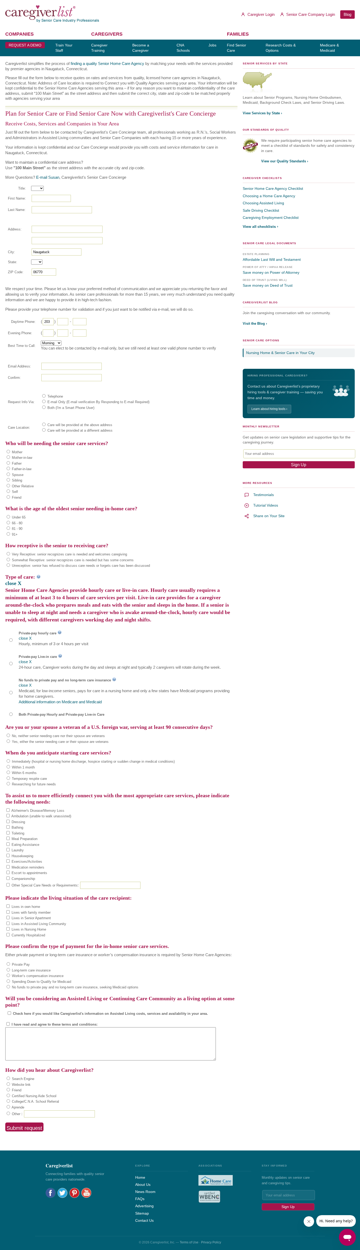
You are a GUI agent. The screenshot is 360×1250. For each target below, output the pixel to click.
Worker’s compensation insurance (37, 976)
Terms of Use (189, 1242)
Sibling (16, 480)
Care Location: (19, 428)
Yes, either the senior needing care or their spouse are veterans (60, 742)
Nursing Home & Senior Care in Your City (280, 353)
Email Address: (19, 366)
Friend (16, 497)
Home (140, 1177)
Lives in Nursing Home (28, 929)
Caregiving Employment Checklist (271, 217)
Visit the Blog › (255, 324)
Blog (347, 14)
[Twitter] (62, 1193)
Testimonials (263, 495)
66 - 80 (16, 523)
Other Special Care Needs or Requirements (44, 885)
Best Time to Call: (22, 346)
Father (16, 463)
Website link (21, 1085)
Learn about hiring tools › (269, 409)
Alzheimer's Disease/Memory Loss (37, 811)
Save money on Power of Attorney (271, 272)
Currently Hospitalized (28, 935)
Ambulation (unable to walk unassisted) (41, 816)
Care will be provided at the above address (79, 425)
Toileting (17, 833)
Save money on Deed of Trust (268, 285)
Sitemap (142, 1213)
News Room (145, 1192)
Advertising (144, 1206)
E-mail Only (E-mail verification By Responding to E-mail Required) (97, 402)
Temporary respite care (29, 779)
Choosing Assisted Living (263, 203)
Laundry (17, 850)
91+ (14, 534)
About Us (142, 1184)
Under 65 (18, 517)
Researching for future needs (33, 784)
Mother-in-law (21, 458)
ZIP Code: (15, 272)
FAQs (139, 1199)
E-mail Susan (47, 177)
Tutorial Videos (265, 505)
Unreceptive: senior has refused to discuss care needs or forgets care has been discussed (80, 566)
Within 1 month (23, 767)
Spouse (17, 475)
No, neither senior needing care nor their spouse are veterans (58, 736)
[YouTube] (86, 1193)
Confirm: (14, 378)
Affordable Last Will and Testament (272, 259)
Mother (16, 452)
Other (15, 1114)
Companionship (23, 879)
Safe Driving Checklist (261, 210)
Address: (15, 229)
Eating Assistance (25, 845)
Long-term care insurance (31, 970)
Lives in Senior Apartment (31, 918)
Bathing (17, 827)
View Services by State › (262, 113)
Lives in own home (25, 907)
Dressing (18, 822)
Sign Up (288, 1207)
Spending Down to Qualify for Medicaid (41, 982)
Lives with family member (31, 912)
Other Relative (22, 486)
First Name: (17, 198)
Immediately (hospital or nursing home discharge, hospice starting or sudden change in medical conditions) (93, 761)
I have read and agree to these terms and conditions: (54, 1024)
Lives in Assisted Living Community (38, 924)
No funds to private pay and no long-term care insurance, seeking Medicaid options (74, 987)
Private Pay (20, 964)
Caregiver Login (260, 14)
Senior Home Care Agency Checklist (273, 188)
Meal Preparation (24, 839)
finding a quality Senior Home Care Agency (107, 63)
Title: (22, 188)
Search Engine (22, 1079)
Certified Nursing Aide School (33, 1096)
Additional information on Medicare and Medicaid (60, 702)
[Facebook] (51, 1193)
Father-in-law (21, 469)
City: (11, 252)
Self (14, 492)
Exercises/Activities (26, 862)
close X (13, 583)
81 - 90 (16, 529)
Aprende (17, 1107)
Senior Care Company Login (310, 14)
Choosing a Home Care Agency (269, 196)
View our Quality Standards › (284, 161)
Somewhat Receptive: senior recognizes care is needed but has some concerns (72, 560)
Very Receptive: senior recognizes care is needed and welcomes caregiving (69, 554)
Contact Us (144, 1220)
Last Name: (17, 210)
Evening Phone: (20, 333)
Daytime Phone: (23, 322)
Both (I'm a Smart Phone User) (70, 408)
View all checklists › (260, 226)
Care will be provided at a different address (79, 430)
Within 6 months (24, 773)
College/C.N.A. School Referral (35, 1101)
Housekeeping (22, 856)
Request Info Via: (21, 402)
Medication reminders (27, 867)
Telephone (54, 396)
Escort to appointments (29, 873)
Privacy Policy (211, 1242)
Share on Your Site (269, 516)
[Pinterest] (74, 1193)
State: (12, 262)
